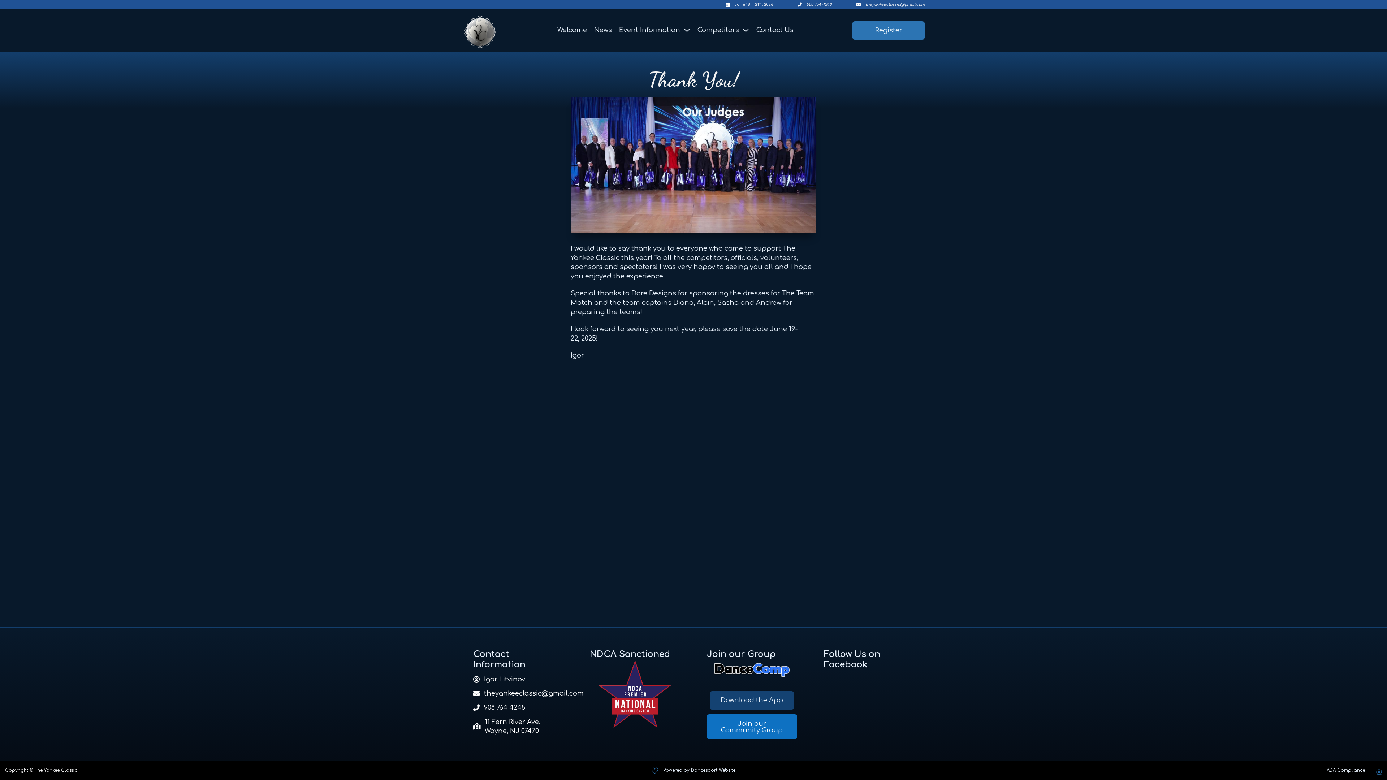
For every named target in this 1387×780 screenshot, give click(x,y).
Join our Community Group (752, 727)
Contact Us (775, 30)
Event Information (649, 30)
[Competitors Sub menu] (746, 30)
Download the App (752, 700)
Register (888, 30)
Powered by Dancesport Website (699, 770)
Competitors (718, 30)
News (603, 30)
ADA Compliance (1346, 770)
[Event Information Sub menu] (687, 30)
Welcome (572, 30)
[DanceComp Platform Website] (752, 670)
